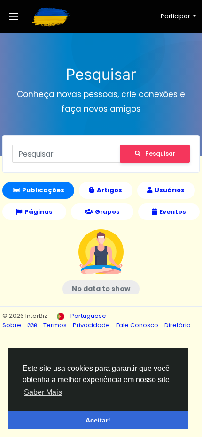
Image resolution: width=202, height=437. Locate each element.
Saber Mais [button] (43, 392)
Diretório (177, 325)
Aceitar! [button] (97, 420)
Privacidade (92, 325)
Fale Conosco (138, 325)
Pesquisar (160, 154)
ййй (33, 325)
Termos (55, 325)
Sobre (12, 325)
